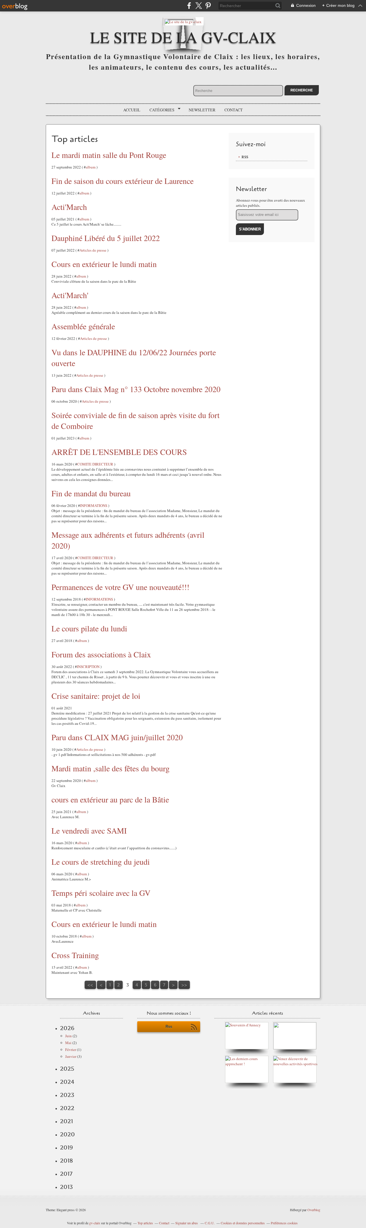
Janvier (70, 1056)
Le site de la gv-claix (183, 36)
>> (184, 985)
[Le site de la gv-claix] (183, 21)
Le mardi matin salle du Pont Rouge (108, 154)
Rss (169, 1026)
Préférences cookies (284, 1223)
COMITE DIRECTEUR (95, 464)
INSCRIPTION (88, 666)
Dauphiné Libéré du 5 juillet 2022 (105, 237)
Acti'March (69, 206)
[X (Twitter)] (198, 5)
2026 (67, 1028)
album (91, 167)
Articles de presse (92, 250)
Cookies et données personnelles (243, 1223)
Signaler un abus (187, 1223)
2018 (66, 1160)
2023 (67, 1094)
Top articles (145, 1223)
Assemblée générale (83, 326)
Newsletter (202, 110)
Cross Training (75, 955)
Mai (68, 1042)
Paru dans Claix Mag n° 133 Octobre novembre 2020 (135, 389)
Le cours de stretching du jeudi (100, 861)
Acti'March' (69, 295)
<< (90, 985)
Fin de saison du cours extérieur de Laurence (122, 180)
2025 (67, 1068)
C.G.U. (210, 1223)
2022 (67, 1108)
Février (70, 1049)
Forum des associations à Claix (101, 654)
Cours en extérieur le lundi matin (104, 263)
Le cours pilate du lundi (89, 628)
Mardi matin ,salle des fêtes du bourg (110, 768)
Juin (68, 1035)
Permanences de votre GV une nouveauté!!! (120, 586)
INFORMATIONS (93, 505)
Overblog (313, 1209)
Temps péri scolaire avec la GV (100, 892)
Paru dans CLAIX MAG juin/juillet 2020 (117, 737)
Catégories (160, 110)
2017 (66, 1173)
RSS (245, 156)
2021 (66, 1121)
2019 (66, 1147)
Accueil (131, 110)
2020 (67, 1134)
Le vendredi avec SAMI (89, 830)
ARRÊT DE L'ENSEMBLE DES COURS (119, 451)
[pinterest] (208, 5)
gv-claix (94, 1223)
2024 (67, 1081)
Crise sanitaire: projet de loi (95, 695)
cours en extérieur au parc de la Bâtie (110, 799)
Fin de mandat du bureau (91, 493)
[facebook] (189, 5)
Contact (233, 110)
